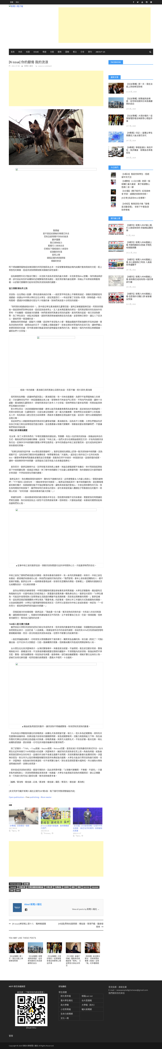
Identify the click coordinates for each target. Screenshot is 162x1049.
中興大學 (49, 887)
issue (36, 52)
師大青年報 (66, 996)
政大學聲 (65, 1005)
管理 (11, 1036)
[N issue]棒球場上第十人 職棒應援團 (29, 923)
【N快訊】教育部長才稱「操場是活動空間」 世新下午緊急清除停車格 (135, 206)
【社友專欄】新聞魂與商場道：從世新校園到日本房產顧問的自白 (139, 101)
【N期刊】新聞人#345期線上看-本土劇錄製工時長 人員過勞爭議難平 (139, 262)
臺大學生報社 (67, 1000)
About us (100, 52)
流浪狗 (66, 887)
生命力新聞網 (67, 1013)
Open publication (16, 797)
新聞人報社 (28, 66)
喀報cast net (87, 996)
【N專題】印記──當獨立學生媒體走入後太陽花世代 (139, 134)
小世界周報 (66, 1009)
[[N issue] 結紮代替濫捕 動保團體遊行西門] (55, 816)
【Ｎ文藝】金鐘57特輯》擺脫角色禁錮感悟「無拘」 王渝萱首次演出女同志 (73, 960)
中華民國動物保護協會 (35, 887)
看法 (75, 52)
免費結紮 (58, 887)
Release (95, 887)
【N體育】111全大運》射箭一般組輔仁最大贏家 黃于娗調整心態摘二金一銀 (136, 184)
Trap (18, 890)
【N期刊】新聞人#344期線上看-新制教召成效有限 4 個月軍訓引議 (139, 279)
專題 (44, 52)
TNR (11, 890)
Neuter (86, 887)
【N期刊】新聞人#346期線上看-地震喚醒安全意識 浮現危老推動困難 (139, 245)
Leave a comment (45, 66)
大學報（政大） (89, 1005)
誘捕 (79, 887)
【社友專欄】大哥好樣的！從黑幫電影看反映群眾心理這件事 (139, 118)
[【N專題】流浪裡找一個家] (23, 816)
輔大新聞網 (87, 1009)
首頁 (13, 52)
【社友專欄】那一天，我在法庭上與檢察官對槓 (16, 958)
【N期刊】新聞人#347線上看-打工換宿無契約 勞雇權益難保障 (139, 228)
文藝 (52, 52)
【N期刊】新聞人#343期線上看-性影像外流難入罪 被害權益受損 (139, 296)
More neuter (46, 797)
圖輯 (67, 52)
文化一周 (65, 1018)
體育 (60, 52)
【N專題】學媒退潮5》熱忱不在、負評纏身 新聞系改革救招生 (139, 150)
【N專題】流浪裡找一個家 (19, 826)
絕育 (73, 887)
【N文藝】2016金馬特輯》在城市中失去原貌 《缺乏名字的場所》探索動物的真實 (87, 828)
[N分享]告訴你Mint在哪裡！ (134, 198)
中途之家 (22, 887)
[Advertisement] (104, 25)
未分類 (26, 884)
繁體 (11, 2)
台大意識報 (87, 1000)
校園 (28, 52)
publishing (34, 797)
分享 (82, 52)
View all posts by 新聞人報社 (85, 909)
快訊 (20, 52)
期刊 (90, 52)
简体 (17, 2)
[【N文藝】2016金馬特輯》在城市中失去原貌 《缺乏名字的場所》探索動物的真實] (87, 816)
